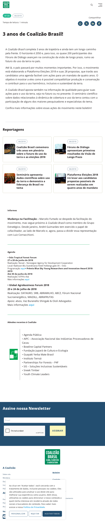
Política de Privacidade (34, 507)
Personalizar (18, 514)
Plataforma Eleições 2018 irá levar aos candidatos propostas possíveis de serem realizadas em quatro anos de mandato (82, 181)
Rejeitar (35, 514)
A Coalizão (9, 467)
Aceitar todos (52, 514)
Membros (6, 478)
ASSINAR (57, 431)
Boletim (56, 472)
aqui (23, 268)
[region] (35, 500)
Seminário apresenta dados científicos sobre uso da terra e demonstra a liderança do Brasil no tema (33, 181)
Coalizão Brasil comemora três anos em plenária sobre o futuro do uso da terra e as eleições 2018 (33, 152)
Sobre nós (7, 474)
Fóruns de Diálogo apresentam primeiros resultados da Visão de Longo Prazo (81, 152)
